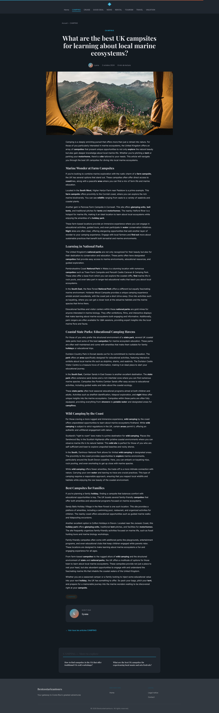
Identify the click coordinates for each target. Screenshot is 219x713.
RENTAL (118, 10)
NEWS (109, 10)
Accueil (65, 23)
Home (66, 10)
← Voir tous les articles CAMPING (81, 630)
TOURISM (129, 10)
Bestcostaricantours (50, 689)
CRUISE (87, 10)
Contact (151, 697)
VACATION (150, 10)
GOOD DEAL (98, 10)
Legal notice (153, 693)
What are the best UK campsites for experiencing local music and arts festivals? (132, 663)
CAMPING (76, 10)
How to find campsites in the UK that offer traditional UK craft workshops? (83, 663)
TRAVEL (139, 10)
